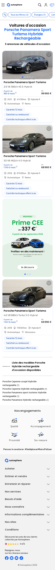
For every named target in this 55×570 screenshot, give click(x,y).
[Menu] (3, 4)
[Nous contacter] (52, 4)
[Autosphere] (14, 4)
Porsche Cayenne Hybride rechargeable (24, 388)
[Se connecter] (45, 4)
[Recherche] (39, 4)
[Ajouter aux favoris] (48, 54)
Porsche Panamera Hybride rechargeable (25, 399)
